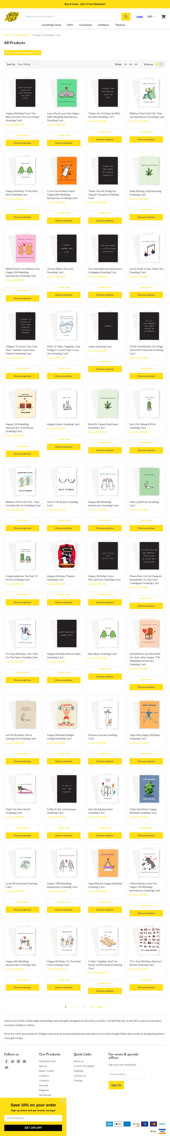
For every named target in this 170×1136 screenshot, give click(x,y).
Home (7, 34)
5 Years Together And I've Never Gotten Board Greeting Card (105, 965)
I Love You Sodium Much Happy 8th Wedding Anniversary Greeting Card (62, 194)
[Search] (126, 16)
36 (130, 64)
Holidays (104, 24)
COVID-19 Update (84, 1065)
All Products (22, 34)
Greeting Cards (51, 24)
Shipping (78, 1070)
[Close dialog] (63, 1100)
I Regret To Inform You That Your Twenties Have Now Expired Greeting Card (21, 350)
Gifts (70, 24)
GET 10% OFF (33, 1127)
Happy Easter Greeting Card (63, 424)
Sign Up (116, 1085)
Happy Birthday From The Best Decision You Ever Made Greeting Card (22, 117)
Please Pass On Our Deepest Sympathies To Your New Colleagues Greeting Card (145, 579)
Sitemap (78, 1080)
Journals (43, 1085)
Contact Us (80, 1075)
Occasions (86, 24)
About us (79, 1061)
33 (90, 1006)
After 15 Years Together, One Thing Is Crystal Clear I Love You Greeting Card (63, 350)
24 (125, 64)
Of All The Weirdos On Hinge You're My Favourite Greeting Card (146, 350)
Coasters (44, 1075)
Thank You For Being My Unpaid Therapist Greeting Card (103, 194)
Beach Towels (46, 1070)
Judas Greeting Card (99, 346)
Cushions (44, 1080)
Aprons (43, 1065)
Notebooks (45, 1094)
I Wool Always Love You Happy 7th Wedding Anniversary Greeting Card (144, 887)
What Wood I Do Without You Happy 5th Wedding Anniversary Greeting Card (23, 272)
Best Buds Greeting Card (102, 653)
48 (136, 64)
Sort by (11, 64)
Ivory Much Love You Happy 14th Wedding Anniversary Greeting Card (63, 117)
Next (100, 1006)
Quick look (22, 135)
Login (139, 16)
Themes (120, 24)
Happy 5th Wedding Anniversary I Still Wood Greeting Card (19, 427)
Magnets (44, 1090)
